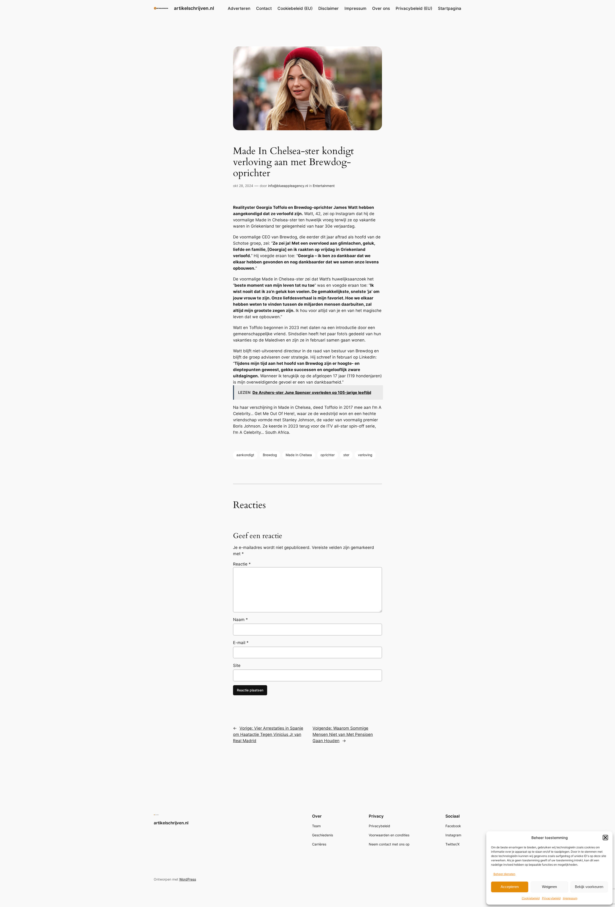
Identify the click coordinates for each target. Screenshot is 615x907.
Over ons (381, 8)
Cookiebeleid (531, 898)
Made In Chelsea (299, 455)
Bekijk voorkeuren (589, 887)
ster (346, 455)
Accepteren (510, 887)
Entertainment (324, 186)
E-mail (241, 642)
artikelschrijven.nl (194, 8)
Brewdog (270, 455)
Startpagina (449, 8)
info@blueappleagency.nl (288, 186)
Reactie (242, 564)
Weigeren (549, 887)
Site (236, 665)
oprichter (327, 455)
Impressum (570, 898)
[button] (605, 837)
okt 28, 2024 (243, 186)
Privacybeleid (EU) (414, 8)
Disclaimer (328, 8)
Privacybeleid (551, 898)
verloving (365, 455)
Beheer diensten (504, 874)
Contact (264, 8)
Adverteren (239, 8)
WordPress (187, 879)
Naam (240, 619)
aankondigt (245, 455)
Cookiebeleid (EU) (295, 8)
